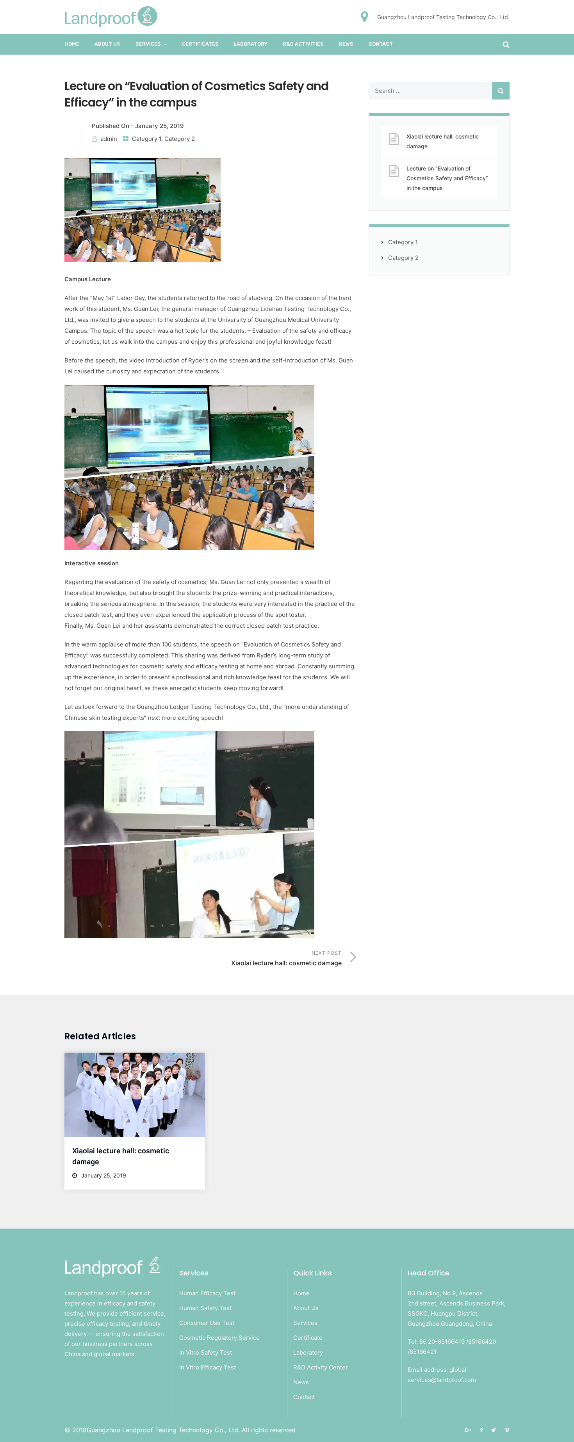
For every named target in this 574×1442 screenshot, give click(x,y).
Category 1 (146, 138)
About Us (107, 44)
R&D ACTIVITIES (303, 44)
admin (108, 138)
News (346, 44)
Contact (381, 44)
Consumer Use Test (206, 1323)
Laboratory (308, 1352)
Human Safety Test (205, 1308)
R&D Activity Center (320, 1367)
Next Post (286, 958)
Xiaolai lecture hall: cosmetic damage (442, 141)
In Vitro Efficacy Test (207, 1367)
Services (148, 44)
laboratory (250, 44)
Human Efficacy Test (207, 1293)
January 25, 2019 (159, 126)
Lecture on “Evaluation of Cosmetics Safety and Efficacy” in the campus (447, 178)
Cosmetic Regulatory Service (219, 1337)
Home (71, 44)
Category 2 (179, 138)
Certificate (308, 1337)
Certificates (200, 44)
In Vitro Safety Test (205, 1352)
